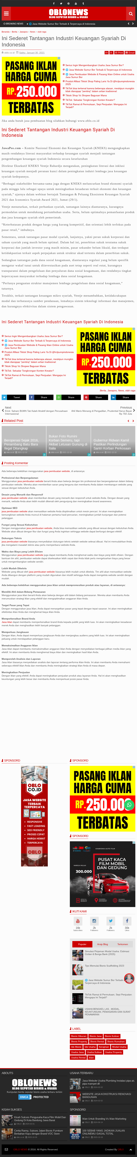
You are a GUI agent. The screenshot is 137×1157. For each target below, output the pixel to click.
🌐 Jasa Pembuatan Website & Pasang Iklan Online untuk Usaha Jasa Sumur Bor (72, 23)
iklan (91, 1057)
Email (131, 52)
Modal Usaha (119, 1047)
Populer (82, 944)
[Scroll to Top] (130, 1149)
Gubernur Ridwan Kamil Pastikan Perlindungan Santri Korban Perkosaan (112, 444)
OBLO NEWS (20, 1149)
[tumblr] (83, 3)
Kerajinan (104, 1047)
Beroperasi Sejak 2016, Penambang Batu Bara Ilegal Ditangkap (21, 444)
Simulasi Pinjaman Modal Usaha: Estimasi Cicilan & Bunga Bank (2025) (107, 952)
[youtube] (76, 3)
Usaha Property (113, 1052)
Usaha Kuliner (94, 1052)
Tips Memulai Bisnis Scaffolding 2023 (104, 965)
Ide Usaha (90, 1047)
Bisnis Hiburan (78, 1036)
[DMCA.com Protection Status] (34, 1096)
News (121, 390)
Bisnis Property (79, 1041)
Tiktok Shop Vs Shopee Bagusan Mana (86, 95)
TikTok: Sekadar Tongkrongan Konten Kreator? (90, 100)
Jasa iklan (7, 622)
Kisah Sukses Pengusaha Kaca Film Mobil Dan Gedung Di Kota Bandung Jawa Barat (40, 1119)
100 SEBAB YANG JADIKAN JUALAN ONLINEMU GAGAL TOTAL (103, 1132)
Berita (103, 390)
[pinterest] (68, 3)
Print (120, 52)
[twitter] (61, 3)
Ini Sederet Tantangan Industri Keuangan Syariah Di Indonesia (62, 322)
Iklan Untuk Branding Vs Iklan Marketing (104, 1118)
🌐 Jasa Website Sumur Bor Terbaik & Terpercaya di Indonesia (98, 69)
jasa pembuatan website (57, 471)
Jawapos (112, 390)
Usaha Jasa (77, 1052)
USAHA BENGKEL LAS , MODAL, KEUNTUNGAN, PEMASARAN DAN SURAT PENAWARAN (108, 1012)
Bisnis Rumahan (116, 1041)
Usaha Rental (78, 1057)
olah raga (130, 390)
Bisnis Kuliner (112, 1036)
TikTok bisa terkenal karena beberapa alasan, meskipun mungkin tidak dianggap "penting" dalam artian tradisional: (99, 90)
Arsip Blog (102, 944)
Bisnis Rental (97, 1041)
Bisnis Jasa (96, 1036)
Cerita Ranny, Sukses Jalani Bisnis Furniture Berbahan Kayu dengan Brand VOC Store (38, 1132)
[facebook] (53, 3)
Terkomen (122, 944)
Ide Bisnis (76, 1047)
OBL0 (121, 1149)
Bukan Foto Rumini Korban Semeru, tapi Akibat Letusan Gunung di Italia (68, 442)
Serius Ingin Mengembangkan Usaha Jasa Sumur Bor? (94, 65)
